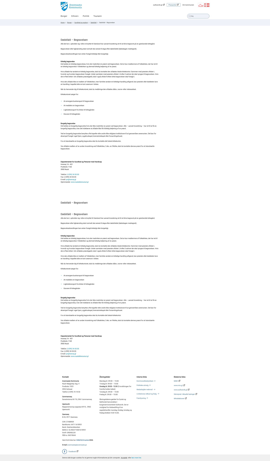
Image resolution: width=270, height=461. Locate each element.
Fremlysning (141, 398)
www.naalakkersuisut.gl (79, 182)
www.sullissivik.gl (180, 390)
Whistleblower (179, 398)
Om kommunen (188, 5)
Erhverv (75, 16)
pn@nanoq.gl (71, 179)
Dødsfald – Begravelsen (107, 22)
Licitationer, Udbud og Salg (147, 394)
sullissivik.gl (157, 5)
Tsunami (97, 16)
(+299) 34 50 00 (73, 174)
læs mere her (136, 458)
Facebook (72, 451)
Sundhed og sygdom (81, 22)
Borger (64, 16)
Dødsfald (94, 22)
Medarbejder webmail (145, 390)
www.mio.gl (178, 385)
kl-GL (200, 5)
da (206, 5)
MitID (176, 381)
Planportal (172, 5)
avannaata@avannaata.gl (77, 445)
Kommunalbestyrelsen (145, 381)
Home (63, 22)
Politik (86, 16)
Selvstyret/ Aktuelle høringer (184, 394)
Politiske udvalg (142, 385)
